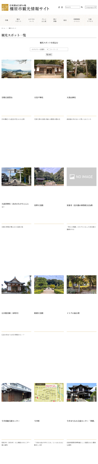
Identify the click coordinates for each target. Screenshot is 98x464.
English (89, 13)
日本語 (88, 10)
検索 (49, 54)
